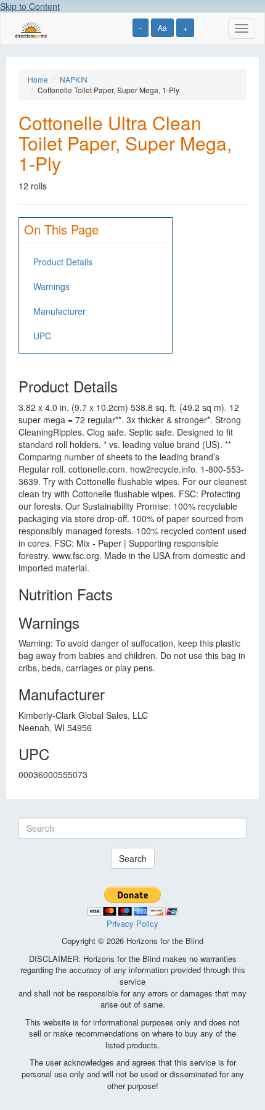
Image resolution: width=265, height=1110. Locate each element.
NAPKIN (74, 79)
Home (38, 79)
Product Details (62, 261)
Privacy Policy (132, 923)
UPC (42, 335)
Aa (162, 27)
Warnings (51, 286)
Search (133, 858)
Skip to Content (30, 6)
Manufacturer (59, 311)
